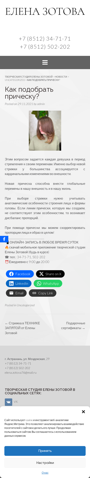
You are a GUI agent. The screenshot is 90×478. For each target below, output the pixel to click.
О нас (45, 472)
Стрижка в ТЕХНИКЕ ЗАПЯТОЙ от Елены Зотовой (22, 328)
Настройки (45, 463)
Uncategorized (26, 305)
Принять (45, 451)
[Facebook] (4, 239)
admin (41, 104)
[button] (83, 412)
